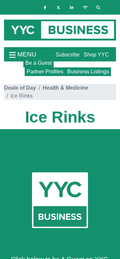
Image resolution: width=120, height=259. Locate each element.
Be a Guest (38, 63)
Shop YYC (96, 54)
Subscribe (68, 54)
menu (26, 54)
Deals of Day (20, 88)
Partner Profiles (45, 71)
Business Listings (88, 71)
